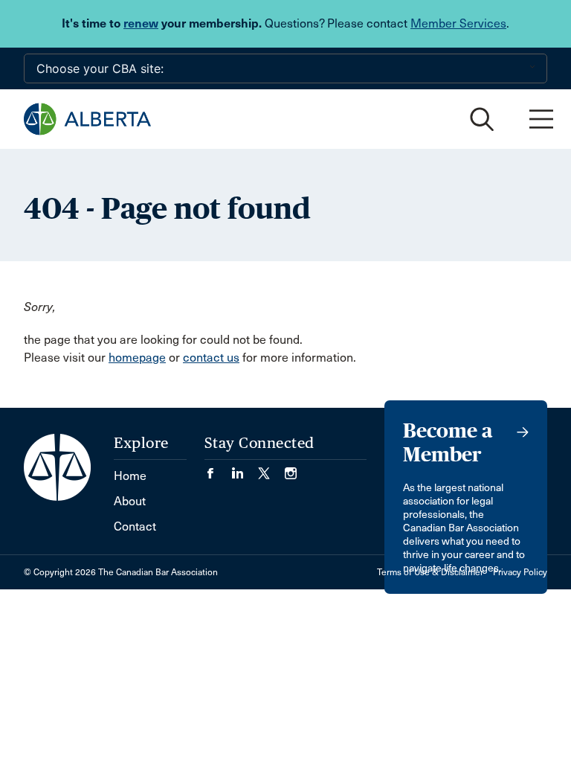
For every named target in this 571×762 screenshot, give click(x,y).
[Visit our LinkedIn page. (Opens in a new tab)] (244, 468)
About (130, 501)
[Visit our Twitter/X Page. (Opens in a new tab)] (271, 468)
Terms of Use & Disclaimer (430, 572)
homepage (137, 357)
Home (130, 476)
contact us (211, 357)
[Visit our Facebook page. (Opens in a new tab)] (217, 468)
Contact (135, 526)
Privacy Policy (520, 572)
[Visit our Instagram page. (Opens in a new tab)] (291, 468)
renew (140, 23)
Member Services (458, 23)
